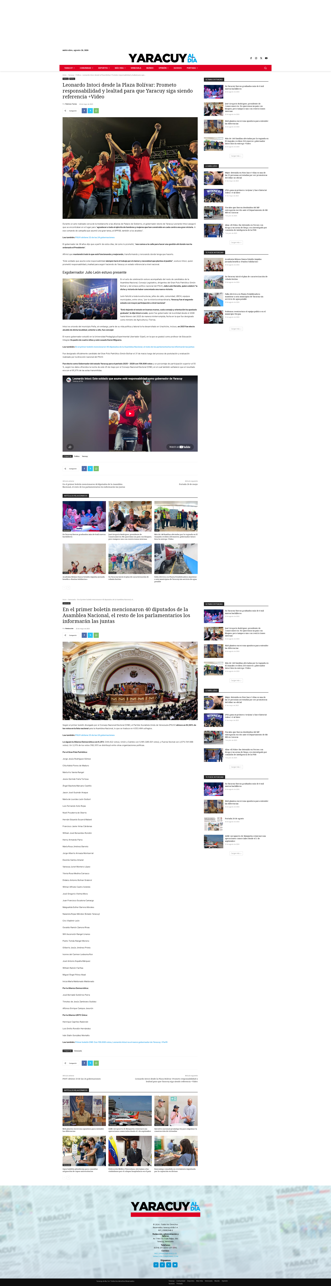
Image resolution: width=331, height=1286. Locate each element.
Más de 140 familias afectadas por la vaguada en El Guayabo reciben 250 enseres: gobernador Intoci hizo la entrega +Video (176, 536)
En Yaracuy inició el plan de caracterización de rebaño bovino (128, 578)
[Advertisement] (77, 18)
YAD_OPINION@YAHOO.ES (165, 1253)
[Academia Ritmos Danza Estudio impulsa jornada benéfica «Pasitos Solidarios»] (84, 559)
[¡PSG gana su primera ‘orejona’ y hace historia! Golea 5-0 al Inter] (213, 196)
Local (157, 530)
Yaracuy (71, 75)
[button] (265, 68)
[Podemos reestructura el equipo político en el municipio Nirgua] (213, 317)
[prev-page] (64, 587)
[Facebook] (251, 58)
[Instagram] (256, 58)
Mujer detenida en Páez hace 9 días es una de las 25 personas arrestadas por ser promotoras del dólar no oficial (246, 175)
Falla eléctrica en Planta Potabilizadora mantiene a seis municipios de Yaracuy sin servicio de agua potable (175, 579)
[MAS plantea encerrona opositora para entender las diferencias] (213, 126)
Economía (112, 530)
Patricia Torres (71, 104)
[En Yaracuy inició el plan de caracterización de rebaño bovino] (130, 559)
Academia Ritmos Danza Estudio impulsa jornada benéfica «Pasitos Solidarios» (84, 578)
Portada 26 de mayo (188, 484)
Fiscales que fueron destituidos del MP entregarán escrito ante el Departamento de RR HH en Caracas (246, 210)
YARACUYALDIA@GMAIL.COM (165, 1256)
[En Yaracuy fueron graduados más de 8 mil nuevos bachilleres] (84, 516)
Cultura (65, 573)
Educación (66, 530)
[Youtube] (266, 58)
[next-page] (68, 587)
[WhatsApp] (96, 110)
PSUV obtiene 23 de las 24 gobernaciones (95, 237)
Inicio (64, 75)
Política (78, 75)
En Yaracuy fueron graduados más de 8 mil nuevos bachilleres (84, 535)
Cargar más (235, 156)
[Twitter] (261, 58)
